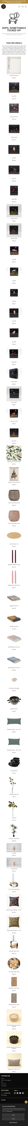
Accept (13, 1115)
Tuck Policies (3, 1084)
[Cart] (22, 6)
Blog (2, 1082)
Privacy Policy (3, 1085)
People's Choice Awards (16, 2)
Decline (13, 1118)
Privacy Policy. (9, 1111)
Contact (2, 1078)
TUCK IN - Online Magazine (6, 1080)
